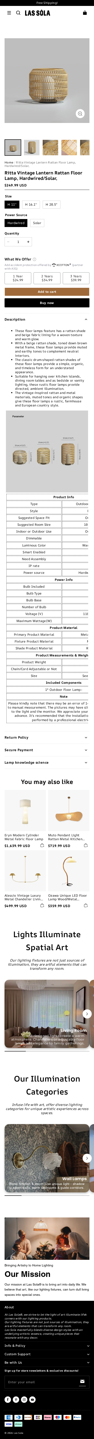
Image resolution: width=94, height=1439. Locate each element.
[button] (9, 12)
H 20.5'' (51, 204)
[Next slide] (87, 1013)
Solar (37, 223)
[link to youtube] (32, 1401)
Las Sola (18, 1432)
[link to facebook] (8, 1401)
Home (9, 162)
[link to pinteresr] (16, 1401)
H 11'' (12, 204)
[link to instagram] (24, 1401)
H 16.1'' (31, 204)
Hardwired (16, 223)
